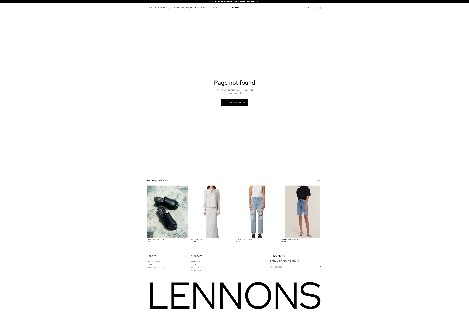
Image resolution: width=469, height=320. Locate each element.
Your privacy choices (155, 268)
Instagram (195, 261)
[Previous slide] (150, 211)
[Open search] (309, 8)
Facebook (195, 268)
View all (319, 180)
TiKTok (193, 264)
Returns (150, 264)
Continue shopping (234, 102)
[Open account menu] (314, 8)
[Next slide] (184, 211)
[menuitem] (214, 7)
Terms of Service (153, 261)
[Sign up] (320, 266)
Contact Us (196, 271)
